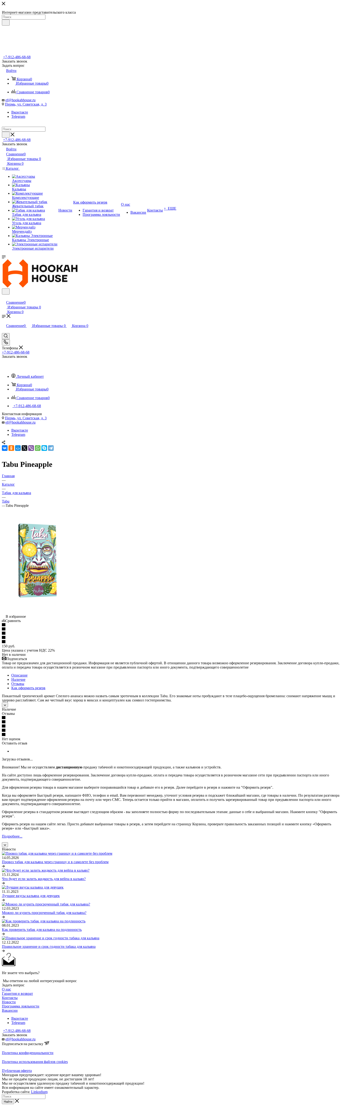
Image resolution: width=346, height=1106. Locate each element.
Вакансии (10, 1010)
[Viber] (31, 448)
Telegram (18, 116)
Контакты (10, 998)
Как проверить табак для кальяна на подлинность (42, 930)
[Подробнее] (3, 866)
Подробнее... (12, 836)
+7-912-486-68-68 (17, 57)
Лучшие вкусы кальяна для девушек (31, 896)
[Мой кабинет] (4, 297)
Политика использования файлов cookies (35, 1062)
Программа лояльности (20, 1006)
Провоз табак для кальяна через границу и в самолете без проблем (55, 862)
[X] (24, 448)
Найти (8, 1101)
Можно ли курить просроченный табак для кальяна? (44, 913)
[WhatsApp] (37, 448)
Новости (9, 1002)
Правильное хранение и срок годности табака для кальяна (49, 947)
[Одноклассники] (11, 448)
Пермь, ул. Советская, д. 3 (26, 104)
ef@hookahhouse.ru (20, 100)
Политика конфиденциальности (27, 1053)
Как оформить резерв (28, 688)
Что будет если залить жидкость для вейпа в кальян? (44, 879)
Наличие (18, 679)
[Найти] (6, 23)
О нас (6, 989)
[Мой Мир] (18, 448)
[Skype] (44, 448)
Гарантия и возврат (17, 994)
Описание (19, 675)
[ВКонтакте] (5, 448)
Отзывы (17, 684)
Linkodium (39, 1092)
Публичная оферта (17, 1071)
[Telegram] (51, 448)
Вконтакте (19, 112)
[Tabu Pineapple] (39, 612)
